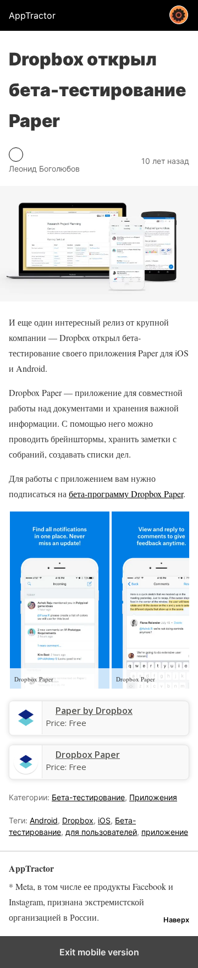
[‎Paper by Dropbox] (26, 728)
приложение (164, 832)
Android (44, 820)
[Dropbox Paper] (26, 772)
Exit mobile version (99, 952)
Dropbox (78, 820)
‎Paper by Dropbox (94, 711)
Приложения (153, 797)
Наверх (176, 920)
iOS (104, 820)
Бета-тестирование (88, 797)
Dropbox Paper (88, 755)
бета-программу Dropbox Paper (126, 493)
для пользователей (101, 832)
